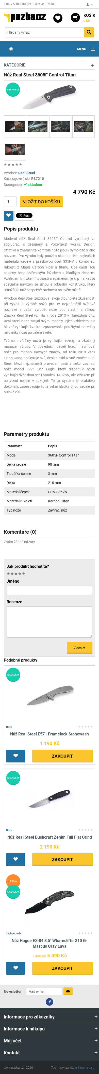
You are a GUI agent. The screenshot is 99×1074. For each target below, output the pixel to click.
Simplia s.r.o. (86, 1067)
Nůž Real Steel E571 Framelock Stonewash (49, 734)
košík (89, 18)
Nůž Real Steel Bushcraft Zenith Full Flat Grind (49, 837)
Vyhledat (89, 32)
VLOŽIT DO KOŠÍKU (41, 202)
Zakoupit (62, 756)
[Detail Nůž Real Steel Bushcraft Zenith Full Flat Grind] (49, 798)
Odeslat (79, 647)
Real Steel (26, 173)
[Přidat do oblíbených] (8, 216)
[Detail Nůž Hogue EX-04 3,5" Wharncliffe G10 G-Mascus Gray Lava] (49, 902)
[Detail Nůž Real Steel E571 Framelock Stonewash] (49, 695)
